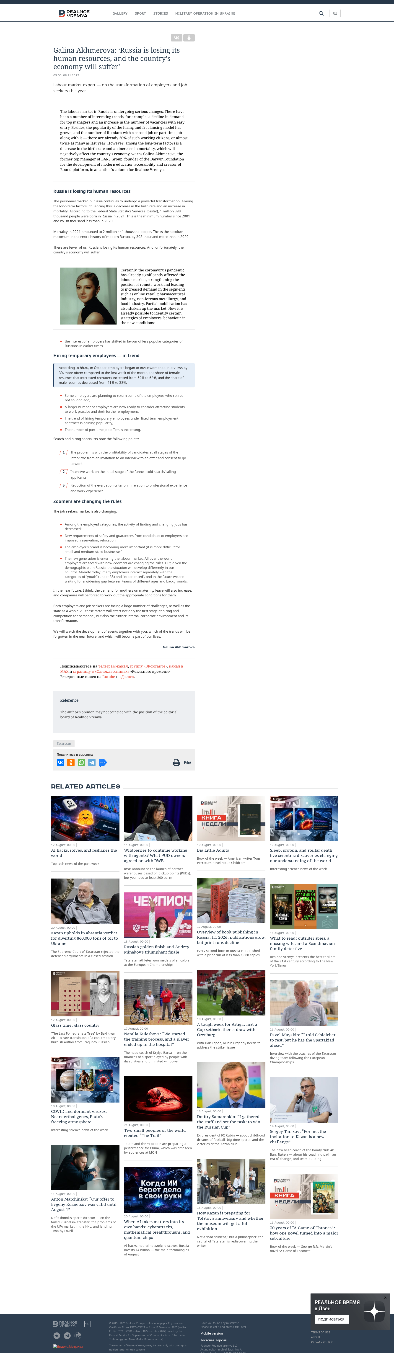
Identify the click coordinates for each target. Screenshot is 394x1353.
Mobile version (211, 1333)
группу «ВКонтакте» (148, 666)
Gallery (120, 13)
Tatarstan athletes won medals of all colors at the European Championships (156, 955)
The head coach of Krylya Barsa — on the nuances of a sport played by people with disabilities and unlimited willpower (156, 1047)
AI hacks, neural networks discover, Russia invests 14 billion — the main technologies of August (157, 1237)
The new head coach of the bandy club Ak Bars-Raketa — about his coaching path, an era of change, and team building (303, 1145)
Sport (140, 13)
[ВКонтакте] (176, 37)
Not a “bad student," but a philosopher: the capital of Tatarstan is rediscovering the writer (230, 1229)
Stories (160, 13)
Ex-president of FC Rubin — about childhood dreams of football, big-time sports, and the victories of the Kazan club (231, 1130)
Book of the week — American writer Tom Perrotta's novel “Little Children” (228, 856)
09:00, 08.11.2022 (66, 75)
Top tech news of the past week (84, 857)
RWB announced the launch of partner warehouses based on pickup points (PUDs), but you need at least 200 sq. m (157, 864)
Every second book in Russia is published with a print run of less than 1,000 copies (231, 943)
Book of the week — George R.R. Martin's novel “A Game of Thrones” (304, 1239)
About (315, 1337)
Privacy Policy (321, 1342)
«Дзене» (126, 676)
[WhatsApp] (81, 762)
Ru (335, 13)
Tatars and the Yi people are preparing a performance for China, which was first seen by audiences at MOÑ (158, 1141)
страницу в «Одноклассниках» (101, 671)
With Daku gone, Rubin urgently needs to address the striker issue (228, 1035)
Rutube (108, 676)
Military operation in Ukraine (205, 13)
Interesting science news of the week (79, 1120)
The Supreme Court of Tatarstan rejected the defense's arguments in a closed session (85, 944)
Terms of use (320, 1332)
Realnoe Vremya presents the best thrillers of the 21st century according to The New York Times (302, 952)
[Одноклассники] (189, 37)
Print (187, 762)
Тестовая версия (213, 1340)
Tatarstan (64, 743)
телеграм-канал (113, 666)
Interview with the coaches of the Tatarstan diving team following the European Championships (303, 1048)
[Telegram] (92, 762)
